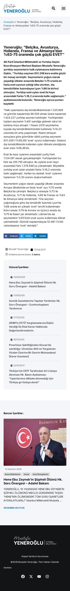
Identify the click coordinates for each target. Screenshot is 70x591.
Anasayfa (9, 21)
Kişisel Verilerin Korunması (35, 556)
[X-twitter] (31, 576)
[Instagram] (47, 576)
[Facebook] (23, 576)
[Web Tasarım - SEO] (8, 567)
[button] (63, 8)
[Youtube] (39, 576)
